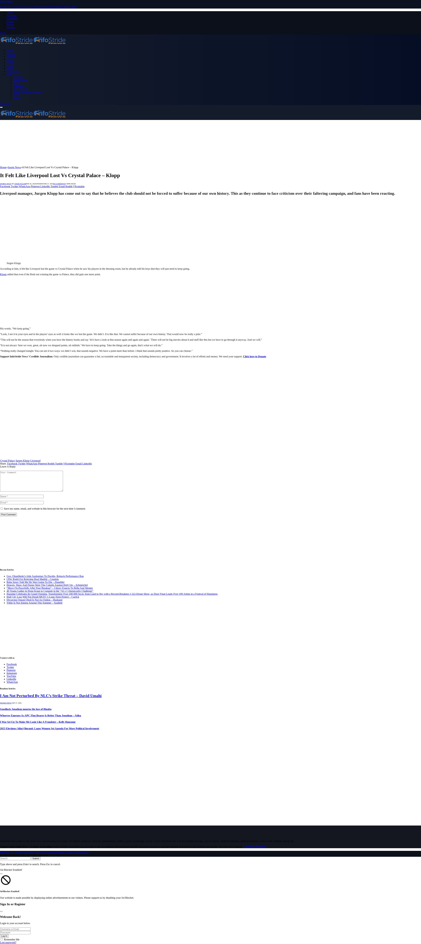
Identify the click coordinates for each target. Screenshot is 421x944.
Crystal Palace (7, 460)
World (16, 94)
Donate (10, 21)
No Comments (59, 184)
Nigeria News (6, 703)
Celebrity (11, 56)
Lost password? (8, 942)
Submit (35, 858)
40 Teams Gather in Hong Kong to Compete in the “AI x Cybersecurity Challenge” (50, 591)
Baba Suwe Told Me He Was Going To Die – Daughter (35, 582)
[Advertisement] (98, 143)
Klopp (3, 274)
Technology (13, 71)
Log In (4, 936)
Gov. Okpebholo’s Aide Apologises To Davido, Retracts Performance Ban (45, 576)
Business (11, 53)
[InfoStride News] (33, 45)
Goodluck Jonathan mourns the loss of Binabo (25, 709)
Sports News (5, 184)
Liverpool (35, 460)
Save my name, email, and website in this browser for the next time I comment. (45, 508)
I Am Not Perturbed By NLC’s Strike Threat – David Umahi (51, 696)
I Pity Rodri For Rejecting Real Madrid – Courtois (33, 579)
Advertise (12, 15)
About (10, 12)
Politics (10, 65)
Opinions (18, 86)
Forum (10, 24)
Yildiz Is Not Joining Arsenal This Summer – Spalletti (34, 602)
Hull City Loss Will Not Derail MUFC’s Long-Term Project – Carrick (43, 596)
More (9, 74)
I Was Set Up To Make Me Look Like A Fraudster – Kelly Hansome (37, 722)
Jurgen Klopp (22, 460)
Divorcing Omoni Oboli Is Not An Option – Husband (34, 599)
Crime (10, 59)
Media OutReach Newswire (27, 92)
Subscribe (5, 103)
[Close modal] (1, 873)
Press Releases (20, 89)
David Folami (20, 184)
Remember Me (11, 939)
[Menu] (1, 107)
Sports (10, 68)
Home (10, 50)
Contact (11, 27)
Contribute (12, 18)
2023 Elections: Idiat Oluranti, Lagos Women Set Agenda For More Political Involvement (49, 728)
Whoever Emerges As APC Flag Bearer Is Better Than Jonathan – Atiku (40, 715)
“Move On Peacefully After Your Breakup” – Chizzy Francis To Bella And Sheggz (50, 588)
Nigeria (10, 62)
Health (16, 83)
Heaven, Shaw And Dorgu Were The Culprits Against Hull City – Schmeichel (47, 585)
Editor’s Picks (20, 80)
